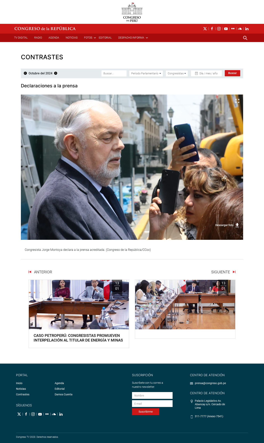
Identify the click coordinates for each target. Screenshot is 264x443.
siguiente (221, 272)
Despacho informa (131, 37)
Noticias (71, 37)
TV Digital (21, 37)
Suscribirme (146, 411)
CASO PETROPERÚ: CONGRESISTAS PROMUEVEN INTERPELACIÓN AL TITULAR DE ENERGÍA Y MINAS (78, 337)
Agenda (54, 37)
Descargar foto (224, 225)
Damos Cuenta (63, 394)
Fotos (88, 37)
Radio (38, 37)
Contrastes (22, 394)
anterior (42, 272)
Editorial (105, 37)
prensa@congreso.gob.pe (210, 383)
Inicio (19, 383)
